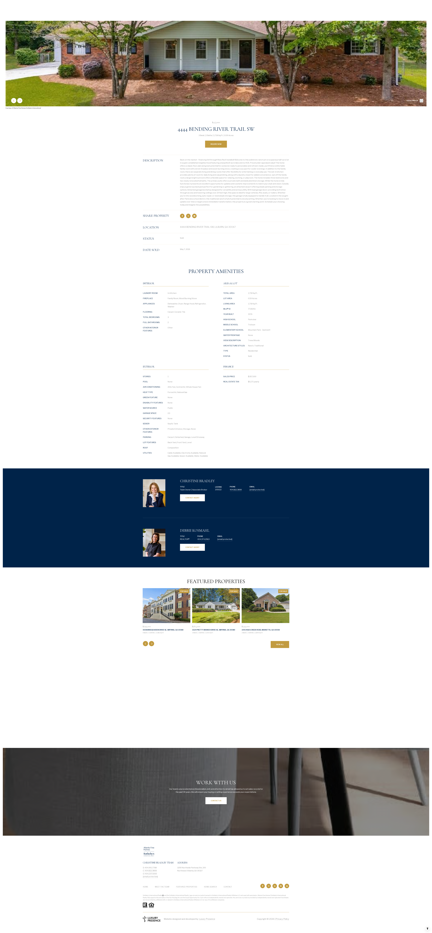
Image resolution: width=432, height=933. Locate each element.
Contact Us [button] (216, 801)
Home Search (210, 887)
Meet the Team (162, 887)
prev (13, 100)
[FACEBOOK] (262, 886)
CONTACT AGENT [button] (192, 498)
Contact (228, 887)
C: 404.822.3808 (150, 871)
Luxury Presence (207, 919)
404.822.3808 (236, 490)
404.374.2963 (203, 539)
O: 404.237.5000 (150, 874)
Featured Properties (186, 887)
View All (280, 644)
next (19, 100)
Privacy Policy (282, 919)
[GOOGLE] (281, 886)
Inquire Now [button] (216, 144)
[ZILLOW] (287, 886)
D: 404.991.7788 (150, 868)
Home (145, 887)
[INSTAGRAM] (268, 886)
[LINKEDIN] (274, 886)
